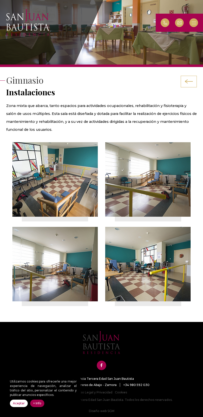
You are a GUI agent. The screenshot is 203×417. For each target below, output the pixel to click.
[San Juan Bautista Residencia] (28, 22)
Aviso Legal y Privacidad (94, 392)
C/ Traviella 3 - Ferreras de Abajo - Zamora (85, 385)
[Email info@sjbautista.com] (182, 23)
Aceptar (19, 403)
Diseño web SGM (101, 411)
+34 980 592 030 (136, 385)
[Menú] (196, 23)
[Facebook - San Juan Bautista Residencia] (101, 365)
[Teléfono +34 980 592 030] (165, 23)
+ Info (37, 403)
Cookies (121, 392)
